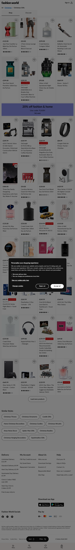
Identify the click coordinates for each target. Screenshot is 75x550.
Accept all (57, 286)
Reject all (42, 286)
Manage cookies (17, 286)
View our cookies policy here (20, 280)
